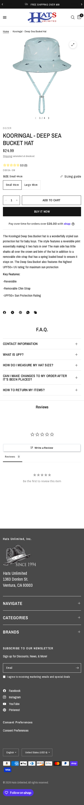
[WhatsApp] (28, 312)
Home (6, 31)
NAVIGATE (12, 603)
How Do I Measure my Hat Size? (28, 365)
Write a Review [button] (44, 447)
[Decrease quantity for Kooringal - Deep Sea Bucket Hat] (6, 200)
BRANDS (11, 632)
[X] (13, 312)
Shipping (7, 156)
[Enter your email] (77, 668)
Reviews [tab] (10, 456)
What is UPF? (13, 354)
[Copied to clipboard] (36, 312)
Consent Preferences (16, 730)
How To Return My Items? (24, 390)
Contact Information (20, 343)
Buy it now (42, 211)
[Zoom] (73, 44)
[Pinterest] (21, 312)
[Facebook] (5, 312)
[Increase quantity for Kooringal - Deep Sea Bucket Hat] (17, 200)
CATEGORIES (15, 618)
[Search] (73, 17)
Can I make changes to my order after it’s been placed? (35, 378)
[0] (78, 17)
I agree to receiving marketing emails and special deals (38, 677)
